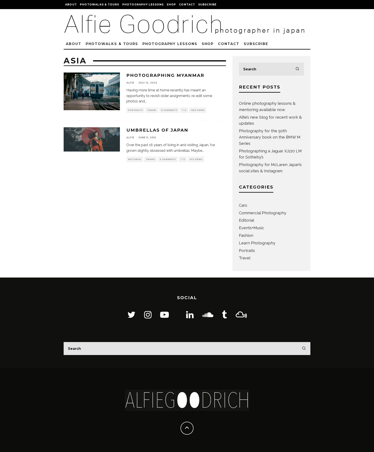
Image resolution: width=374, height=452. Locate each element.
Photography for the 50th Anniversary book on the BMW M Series (269, 137)
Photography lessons (143, 4)
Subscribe (207, 4)
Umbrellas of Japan (157, 130)
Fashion (246, 235)
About (71, 4)
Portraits (135, 110)
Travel (151, 110)
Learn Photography (257, 243)
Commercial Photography (262, 213)
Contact (187, 4)
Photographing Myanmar (165, 75)
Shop (171, 4)
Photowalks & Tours (99, 4)
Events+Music (251, 228)
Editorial (134, 159)
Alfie (130, 82)
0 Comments (169, 110)
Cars (243, 205)
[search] (297, 69)
